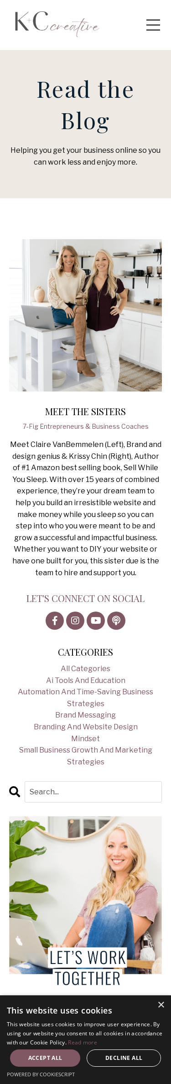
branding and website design (86, 727)
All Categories (85, 668)
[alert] (85, 1039)
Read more (82, 1042)
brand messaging (85, 715)
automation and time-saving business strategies (85, 698)
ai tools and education (85, 680)
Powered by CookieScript (41, 1074)
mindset (85, 738)
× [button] (160, 1005)
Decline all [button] (123, 1058)
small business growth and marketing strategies (85, 756)
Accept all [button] (45, 1058)
